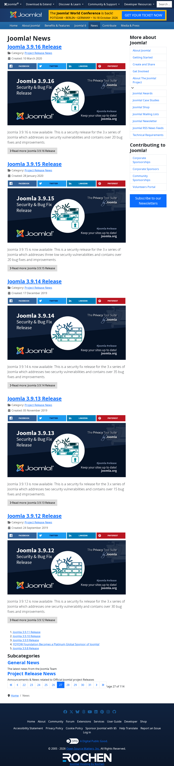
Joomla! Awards (143, 93)
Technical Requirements (148, 135)
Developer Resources (138, 4)
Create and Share (144, 64)
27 (60, 685)
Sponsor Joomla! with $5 (101, 728)
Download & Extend (39, 4)
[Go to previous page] (17, 685)
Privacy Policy (54, 728)
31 (89, 685)
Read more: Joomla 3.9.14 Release (33, 385)
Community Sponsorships (141, 178)
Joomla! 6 (80, 25)
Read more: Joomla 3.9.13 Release (33, 503)
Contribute (109, 25)
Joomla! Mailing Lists (146, 114)
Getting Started (143, 57)
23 (31, 685)
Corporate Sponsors (146, 169)
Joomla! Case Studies (146, 100)
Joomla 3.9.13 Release (34, 398)
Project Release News (38, 53)
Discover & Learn (70, 4)
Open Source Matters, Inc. (83, 748)
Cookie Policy (74, 728)
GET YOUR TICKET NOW (143, 15)
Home (14, 25)
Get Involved (141, 71)
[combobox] (164, 4)
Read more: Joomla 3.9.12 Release (33, 620)
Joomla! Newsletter (145, 121)
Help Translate (128, 728)
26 (53, 685)
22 (24, 685)
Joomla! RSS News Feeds (148, 128)
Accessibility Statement (28, 728)
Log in (87, 732)
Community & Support (103, 4)
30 (82, 685)
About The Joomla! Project (144, 80)
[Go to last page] (103, 685)
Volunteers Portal (144, 187)
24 (38, 685)
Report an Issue (151, 728)
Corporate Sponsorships (141, 160)
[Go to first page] (11, 685)
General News (23, 662)
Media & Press (130, 25)
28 (67, 685)
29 (75, 685)
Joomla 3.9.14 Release (34, 281)
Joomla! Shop (141, 107)
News (94, 25)
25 (46, 685)
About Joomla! (31, 25)
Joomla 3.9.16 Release (34, 46)
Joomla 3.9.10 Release (26, 636)
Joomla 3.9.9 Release (26, 640)
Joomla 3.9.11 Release (26, 632)
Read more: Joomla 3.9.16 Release (33, 151)
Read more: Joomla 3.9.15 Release (33, 268)
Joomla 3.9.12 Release (34, 515)
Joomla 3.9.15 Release (34, 163)
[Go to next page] (96, 685)
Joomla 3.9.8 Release (26, 648)
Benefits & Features (57, 25)
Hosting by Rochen (87, 764)
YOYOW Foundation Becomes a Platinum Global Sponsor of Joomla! (56, 644)
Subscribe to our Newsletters (148, 201)
